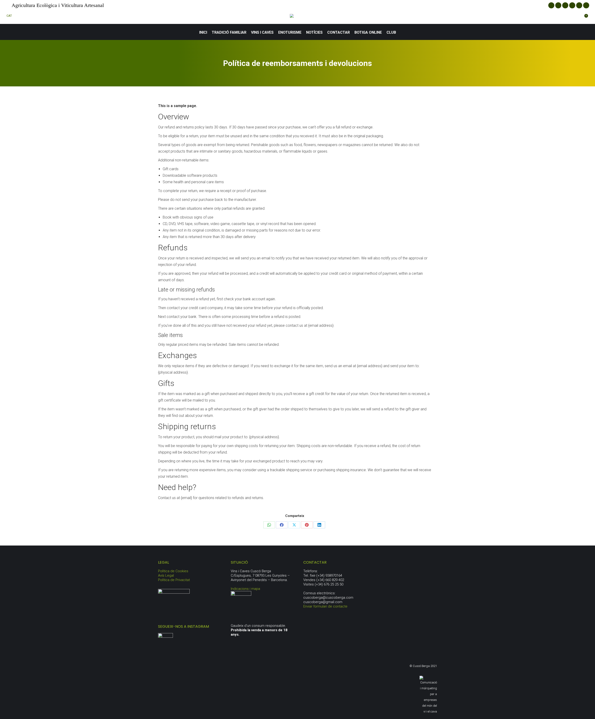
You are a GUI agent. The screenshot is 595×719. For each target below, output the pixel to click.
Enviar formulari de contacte (325, 606)
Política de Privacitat (174, 580)
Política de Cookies (173, 571)
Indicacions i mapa (245, 589)
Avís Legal (166, 575)
